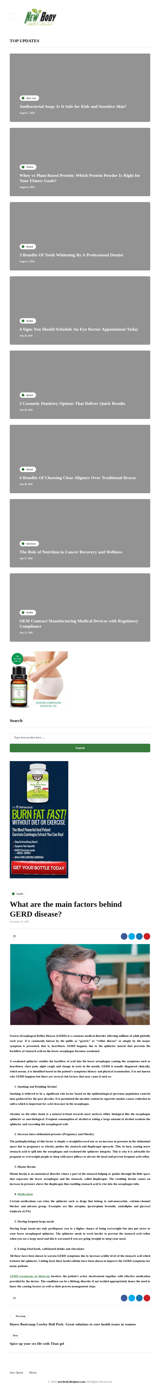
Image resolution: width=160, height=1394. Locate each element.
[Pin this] (147, 936)
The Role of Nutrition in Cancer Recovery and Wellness (71, 551)
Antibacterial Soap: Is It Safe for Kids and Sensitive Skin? (73, 106)
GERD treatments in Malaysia (30, 1276)
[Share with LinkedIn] (139, 936)
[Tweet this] (131, 936)
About (32, 1372)
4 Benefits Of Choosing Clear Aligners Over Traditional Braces (78, 477)
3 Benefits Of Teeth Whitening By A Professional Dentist (71, 254)
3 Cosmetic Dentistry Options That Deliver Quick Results (72, 403)
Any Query (16, 1372)
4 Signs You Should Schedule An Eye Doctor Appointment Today (79, 329)
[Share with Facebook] (124, 936)
